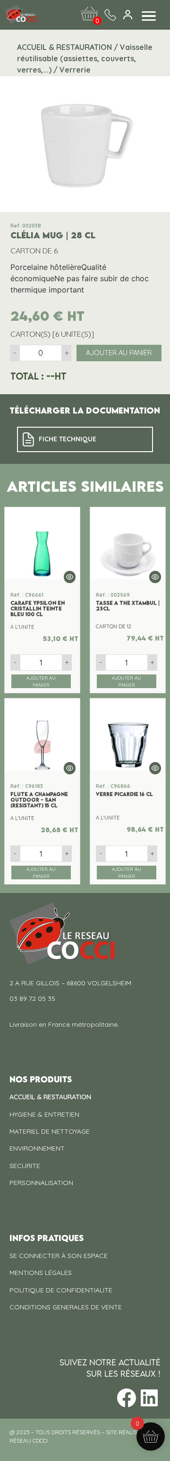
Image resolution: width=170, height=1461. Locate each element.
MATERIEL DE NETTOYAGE (49, 1131)
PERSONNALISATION (41, 1182)
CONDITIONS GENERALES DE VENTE (65, 1307)
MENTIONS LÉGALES (40, 1272)
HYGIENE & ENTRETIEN (44, 1114)
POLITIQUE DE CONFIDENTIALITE (60, 1290)
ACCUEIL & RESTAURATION (50, 1097)
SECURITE (24, 1165)
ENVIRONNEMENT (37, 1148)
